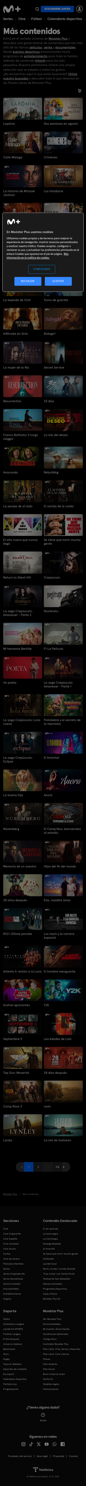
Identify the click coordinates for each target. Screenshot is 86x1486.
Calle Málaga (12, 157)
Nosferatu (51, 611)
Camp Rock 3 (12, 1106)
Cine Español (10, 1238)
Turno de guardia (56, 300)
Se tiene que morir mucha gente (62, 542)
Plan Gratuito (50, 1364)
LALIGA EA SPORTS (13, 1329)
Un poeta (9, 682)
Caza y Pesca (50, 1293)
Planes (46, 1359)
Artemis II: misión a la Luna (22, 971)
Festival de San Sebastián (56, 1278)
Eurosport (8, 1374)
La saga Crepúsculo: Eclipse (17, 759)
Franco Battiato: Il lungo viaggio (20, 437)
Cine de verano (11, 1258)
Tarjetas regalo (51, 1384)
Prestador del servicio (20, 1456)
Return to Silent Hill (17, 577)
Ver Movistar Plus (52, 1319)
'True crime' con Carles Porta (59, 1273)
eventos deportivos (26, 52)
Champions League (13, 1324)
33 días (49, 401)
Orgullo (7, 1298)
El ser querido (50, 1228)
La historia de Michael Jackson (19, 193)
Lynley (7, 1140)
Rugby (6, 1359)
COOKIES (73, 1456)
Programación (11, 1389)
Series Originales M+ (14, 1273)
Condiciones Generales (55, 1334)
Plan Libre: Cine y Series (56, 1354)
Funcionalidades (52, 1324)
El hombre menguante (59, 971)
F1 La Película (53, 649)
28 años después (15, 900)
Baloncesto (9, 1349)
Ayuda (43, 1420)
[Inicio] (12, 9)
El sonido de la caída (59, 506)
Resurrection (12, 401)
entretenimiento (35, 56)
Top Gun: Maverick (16, 1073)
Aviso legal (42, 1456)
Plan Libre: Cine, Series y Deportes (61, 1349)
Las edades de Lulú (57, 1039)
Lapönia (9, 124)
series (48, 47)
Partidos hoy (10, 1384)
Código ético (50, 1339)
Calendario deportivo (64, 19)
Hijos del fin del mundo (60, 866)
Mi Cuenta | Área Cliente (56, 1329)
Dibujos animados (52, 1283)
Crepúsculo (52, 577)
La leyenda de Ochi (17, 300)
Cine (22, 19)
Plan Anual (49, 1369)
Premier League (12, 1334)
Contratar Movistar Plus (55, 1344)
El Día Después (11, 1339)
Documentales (11, 1288)
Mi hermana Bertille (17, 649)
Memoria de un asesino (19, 866)
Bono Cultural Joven (54, 1374)
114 (57, 1167)
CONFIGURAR (41, 269)
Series (8, 19)
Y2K (46, 1005)
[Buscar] (37, 9)
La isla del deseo (56, 435)
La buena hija (13, 795)
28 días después (55, 1073)
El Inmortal (51, 758)
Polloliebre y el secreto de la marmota (62, 722)
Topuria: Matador (12, 1364)
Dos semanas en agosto (61, 124)
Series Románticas (13, 1278)
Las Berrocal (50, 1263)
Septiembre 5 (12, 1039)
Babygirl (49, 334)
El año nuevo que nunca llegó (20, 542)
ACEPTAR (58, 281)
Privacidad (58, 1456)
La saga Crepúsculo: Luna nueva (21, 722)
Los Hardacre (53, 191)
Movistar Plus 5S (51, 1298)
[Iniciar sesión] (79, 9)
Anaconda (10, 472)
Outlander (48, 1258)
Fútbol (36, 19)
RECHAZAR (28, 281)
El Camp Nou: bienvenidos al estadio (62, 831)
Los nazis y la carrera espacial (59, 935)
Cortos (6, 1253)
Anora (48, 795)
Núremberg (11, 829)
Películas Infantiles (13, 1263)
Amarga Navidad (52, 1243)
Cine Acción (9, 1248)
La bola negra (50, 1233)
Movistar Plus (58, 38)
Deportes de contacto (15, 1369)
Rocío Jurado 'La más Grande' (59, 1268)
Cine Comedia (11, 1243)
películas (35, 47)
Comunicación (51, 1389)
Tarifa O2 (48, 1379)
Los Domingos (50, 1238)
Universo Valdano (12, 1344)
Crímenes (50, 157)
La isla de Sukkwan (57, 1140)
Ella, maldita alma (57, 900)
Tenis (6, 1354)
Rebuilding (51, 472)
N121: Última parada (17, 934)
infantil (40, 60)
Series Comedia (11, 1283)
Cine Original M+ (12, 1233)
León (47, 1106)
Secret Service (54, 367)
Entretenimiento (12, 1293)
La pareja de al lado (17, 506)
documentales (65, 47)
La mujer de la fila (16, 367)
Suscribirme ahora (57, 8)
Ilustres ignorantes (16, 1005)
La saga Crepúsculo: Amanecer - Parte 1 (58, 684)
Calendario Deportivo (15, 1379)
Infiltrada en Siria (15, 334)
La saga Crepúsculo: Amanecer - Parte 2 (17, 613)
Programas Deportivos (55, 1288)
